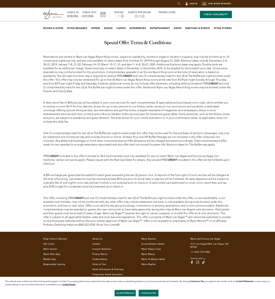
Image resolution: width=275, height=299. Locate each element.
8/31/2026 (87, 16)
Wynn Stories (223, 28)
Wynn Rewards (77, 28)
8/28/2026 (72, 16)
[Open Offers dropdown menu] (102, 27)
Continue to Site (148, 293)
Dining (108, 28)
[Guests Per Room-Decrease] (136, 16)
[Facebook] (192, 262)
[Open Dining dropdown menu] (114, 27)
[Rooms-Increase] (122, 16)
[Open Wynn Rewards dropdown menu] (89, 27)
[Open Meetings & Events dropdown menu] (211, 27)
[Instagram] (197, 262)
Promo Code (167, 12)
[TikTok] (203, 262)
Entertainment (160, 28)
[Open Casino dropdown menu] (127, 27)
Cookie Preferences (125, 293)
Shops (177, 28)
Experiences (138, 28)
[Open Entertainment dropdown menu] (171, 27)
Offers (95, 28)
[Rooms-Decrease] (115, 16)
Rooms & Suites (53, 28)
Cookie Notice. (69, 284)
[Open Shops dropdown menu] (183, 27)
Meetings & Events (197, 28)
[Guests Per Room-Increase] (142, 16)
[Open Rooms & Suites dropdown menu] (65, 27)
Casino (121, 28)
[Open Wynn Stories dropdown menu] (233, 27)
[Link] (53, 14)
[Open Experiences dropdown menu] (147, 27)
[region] (137, 288)
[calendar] (103, 14)
